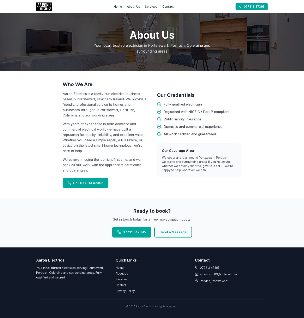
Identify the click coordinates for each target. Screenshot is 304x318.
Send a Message (173, 232)
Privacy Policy (125, 291)
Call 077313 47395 (88, 183)
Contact (168, 6)
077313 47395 (254, 6)
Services (151, 6)
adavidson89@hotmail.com (218, 274)
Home (118, 6)
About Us (133, 6)
